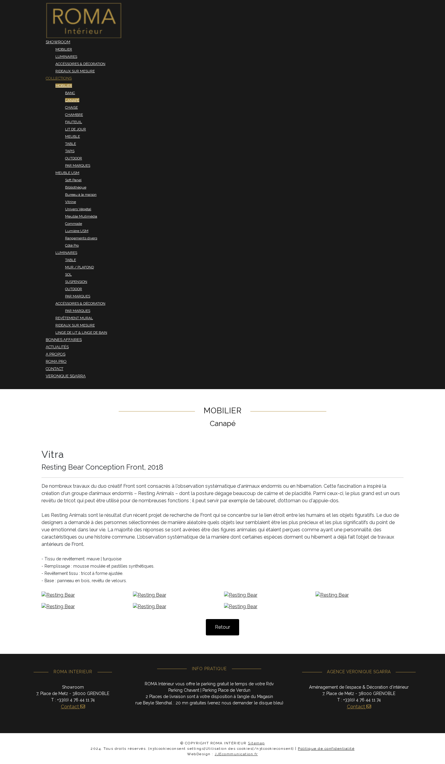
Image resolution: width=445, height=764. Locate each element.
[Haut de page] (434, 752)
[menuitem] (83, 20)
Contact (70, 707)
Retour (222, 627)
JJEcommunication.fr (236, 754)
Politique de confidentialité (326, 748)
